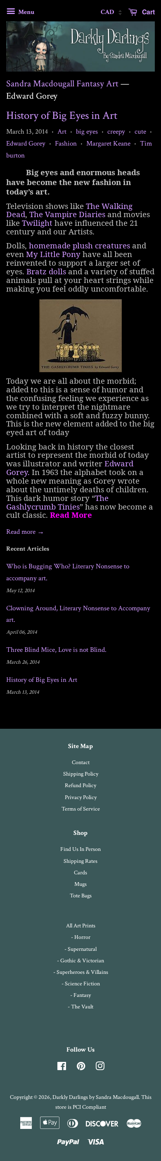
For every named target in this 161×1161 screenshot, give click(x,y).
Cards (80, 872)
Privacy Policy (81, 797)
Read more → (25, 531)
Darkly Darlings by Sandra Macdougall (95, 1097)
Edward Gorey (25, 143)
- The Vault (80, 1006)
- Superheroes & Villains (80, 972)
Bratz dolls (46, 271)
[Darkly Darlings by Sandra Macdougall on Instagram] (99, 1068)
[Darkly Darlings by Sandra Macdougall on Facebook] (61, 1068)
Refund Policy (80, 785)
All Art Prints (80, 925)
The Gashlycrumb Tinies (57, 502)
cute (140, 131)
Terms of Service (81, 809)
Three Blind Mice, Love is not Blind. (56, 649)
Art (61, 131)
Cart (147, 11)
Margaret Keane (108, 143)
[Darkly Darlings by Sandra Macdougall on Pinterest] (80, 1068)
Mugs (80, 884)
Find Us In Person (80, 849)
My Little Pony (53, 254)
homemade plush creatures (79, 245)
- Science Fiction (81, 983)
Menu (25, 12)
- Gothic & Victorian (80, 960)
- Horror (80, 937)
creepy (116, 131)
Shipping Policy (80, 774)
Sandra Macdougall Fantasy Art (62, 84)
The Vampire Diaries (67, 214)
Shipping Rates (80, 861)
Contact (81, 762)
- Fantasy (80, 995)
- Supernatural (80, 949)
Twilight (37, 223)
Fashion (66, 143)
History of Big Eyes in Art (61, 115)
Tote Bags (81, 895)
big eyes (87, 131)
